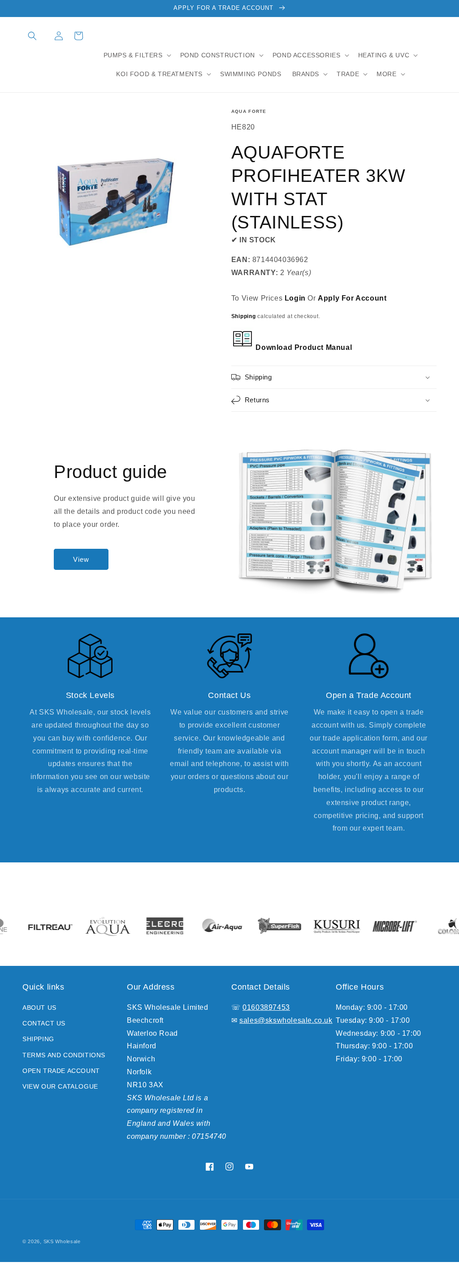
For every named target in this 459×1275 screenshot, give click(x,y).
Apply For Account (352, 298)
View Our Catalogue (60, 1086)
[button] (32, 36)
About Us (39, 1007)
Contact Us (43, 1023)
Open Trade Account (61, 1070)
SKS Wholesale (62, 1241)
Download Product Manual (303, 347)
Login (295, 298)
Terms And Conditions (63, 1055)
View (81, 559)
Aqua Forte (249, 111)
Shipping (243, 316)
